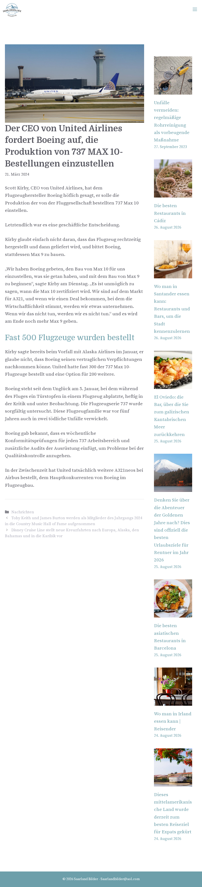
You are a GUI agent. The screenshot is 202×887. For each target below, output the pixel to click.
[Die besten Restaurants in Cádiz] (173, 194)
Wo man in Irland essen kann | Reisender (172, 721)
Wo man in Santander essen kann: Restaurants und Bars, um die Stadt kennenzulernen (172, 309)
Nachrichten (22, 512)
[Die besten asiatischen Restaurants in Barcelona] (173, 614)
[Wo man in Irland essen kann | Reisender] (173, 702)
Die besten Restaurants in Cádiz (170, 213)
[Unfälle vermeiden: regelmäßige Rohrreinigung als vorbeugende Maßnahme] (173, 90)
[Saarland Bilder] (11, 10)
